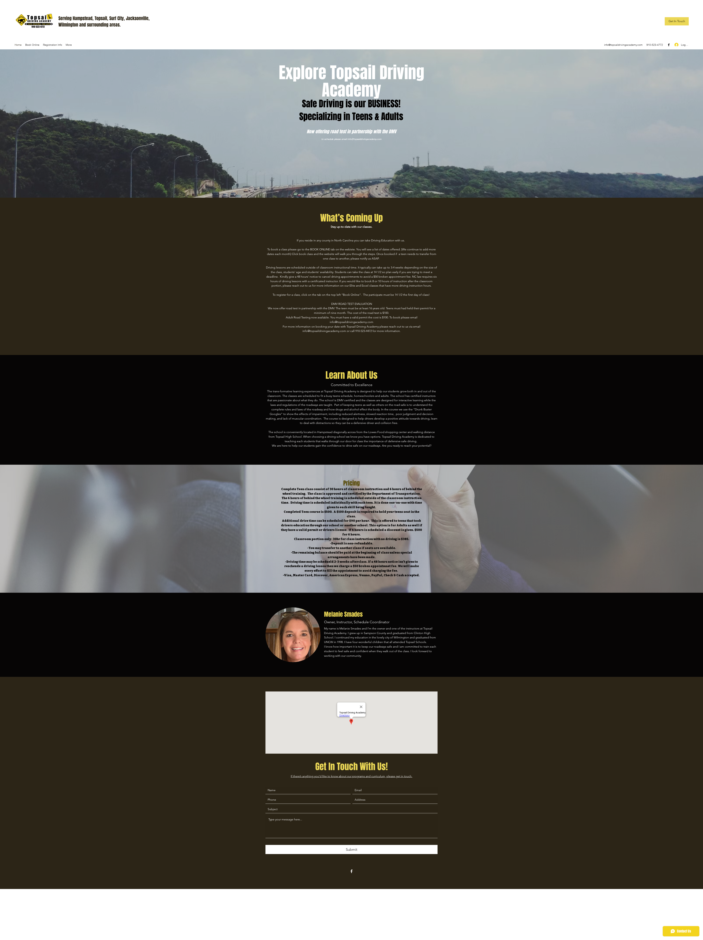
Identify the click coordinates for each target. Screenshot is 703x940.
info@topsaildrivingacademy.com (623, 44)
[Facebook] (669, 45)
